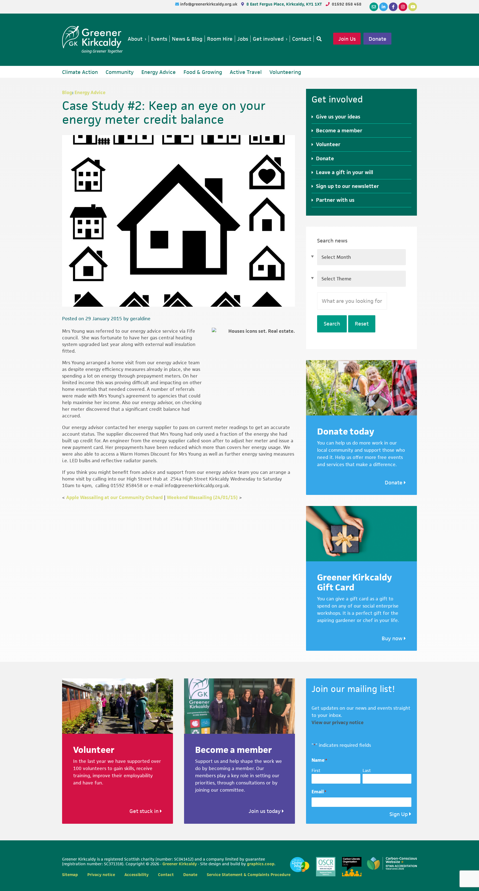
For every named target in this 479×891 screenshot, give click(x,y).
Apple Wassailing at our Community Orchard (114, 497)
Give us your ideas (338, 116)
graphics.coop (260, 863)
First (316, 770)
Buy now (393, 638)
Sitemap (70, 874)
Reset (362, 323)
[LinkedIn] (383, 6)
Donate (377, 38)
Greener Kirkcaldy (92, 37)
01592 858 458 (346, 4)
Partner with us (335, 200)
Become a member (339, 130)
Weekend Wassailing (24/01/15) (202, 497)
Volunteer (328, 144)
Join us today (265, 811)
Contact (166, 874)
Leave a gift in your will (344, 172)
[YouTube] (412, 6)
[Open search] (318, 38)
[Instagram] (403, 6)
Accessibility (136, 874)
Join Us (347, 38)
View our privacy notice (338, 722)
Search (332, 323)
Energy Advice (90, 92)
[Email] (374, 6)
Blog (67, 92)
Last (367, 770)
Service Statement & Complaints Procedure (249, 874)
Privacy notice (101, 874)
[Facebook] (393, 6)
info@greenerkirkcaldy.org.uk (209, 4)
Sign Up (398, 814)
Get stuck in (144, 811)
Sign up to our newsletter (347, 186)
